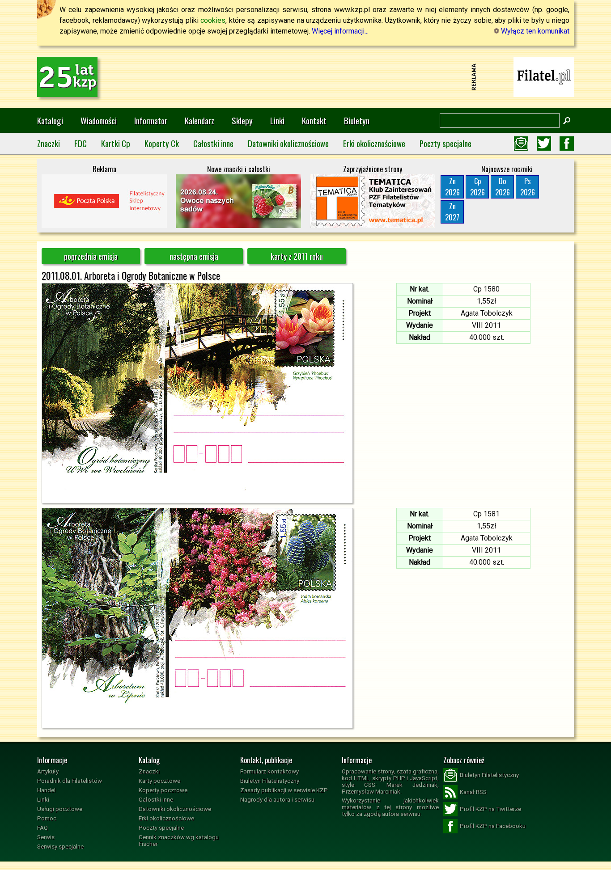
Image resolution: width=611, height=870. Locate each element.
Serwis (46, 837)
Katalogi (50, 120)
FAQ (42, 827)
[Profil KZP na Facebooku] (567, 143)
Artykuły (48, 771)
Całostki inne (213, 143)
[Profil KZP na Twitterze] (544, 143)
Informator (150, 120)
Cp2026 (477, 187)
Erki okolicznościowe (374, 143)
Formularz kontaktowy (269, 771)
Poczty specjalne (445, 143)
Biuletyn (356, 120)
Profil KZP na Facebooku (493, 826)
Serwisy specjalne (60, 846)
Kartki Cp (115, 143)
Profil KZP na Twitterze (490, 809)
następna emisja (194, 256)
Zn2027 (452, 212)
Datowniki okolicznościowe (288, 143)
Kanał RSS (473, 792)
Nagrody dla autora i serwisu (277, 799)
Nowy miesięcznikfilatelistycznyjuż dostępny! (544, 76)
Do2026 (502, 187)
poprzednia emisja (91, 256)
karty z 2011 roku (297, 256)
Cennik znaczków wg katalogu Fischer (179, 840)
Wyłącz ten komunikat (534, 31)
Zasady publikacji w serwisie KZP (284, 790)
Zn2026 (452, 187)
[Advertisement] (305, 77)
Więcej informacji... (340, 31)
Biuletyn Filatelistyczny (269, 780)
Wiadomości (99, 120)
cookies (212, 20)
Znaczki (48, 143)
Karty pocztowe (159, 780)
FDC (80, 143)
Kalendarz (199, 120)
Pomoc (46, 818)
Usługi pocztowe (59, 809)
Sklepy (242, 120)
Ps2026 (527, 187)
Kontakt (314, 120)
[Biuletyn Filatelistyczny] (521, 143)
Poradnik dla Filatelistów (69, 780)
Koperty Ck (161, 143)
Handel (46, 790)
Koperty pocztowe (163, 790)
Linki (277, 120)
